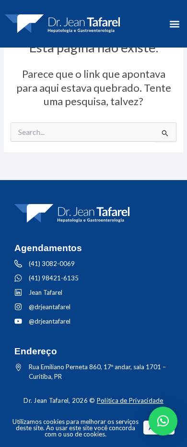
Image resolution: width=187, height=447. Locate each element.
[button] (174, 24)
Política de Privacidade (130, 400)
